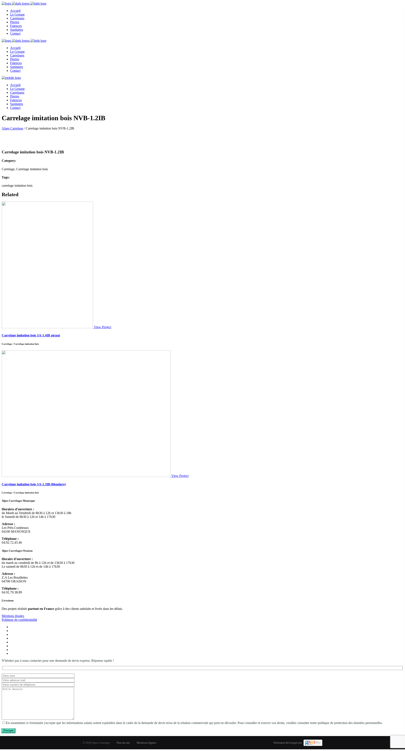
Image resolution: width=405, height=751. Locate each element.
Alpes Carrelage (12, 128)
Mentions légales (13, 616)
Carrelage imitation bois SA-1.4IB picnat (31, 335)
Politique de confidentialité (19, 619)
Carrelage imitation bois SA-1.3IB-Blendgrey (34, 484)
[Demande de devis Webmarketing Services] (313, 743)
